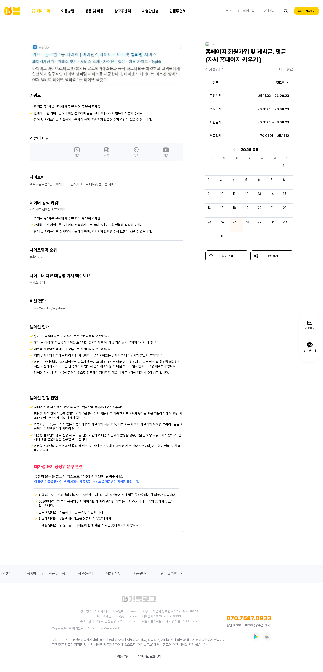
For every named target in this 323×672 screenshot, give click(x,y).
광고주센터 (85, 574)
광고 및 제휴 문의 (172, 574)
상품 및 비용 (57, 574)
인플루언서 (140, 574)
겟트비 (281, 83)
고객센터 (5, 574)
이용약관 (123, 656)
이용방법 (30, 574)
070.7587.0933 (249, 618)
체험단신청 (113, 574)
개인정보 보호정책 (149, 656)
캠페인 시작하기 (306, 11)
